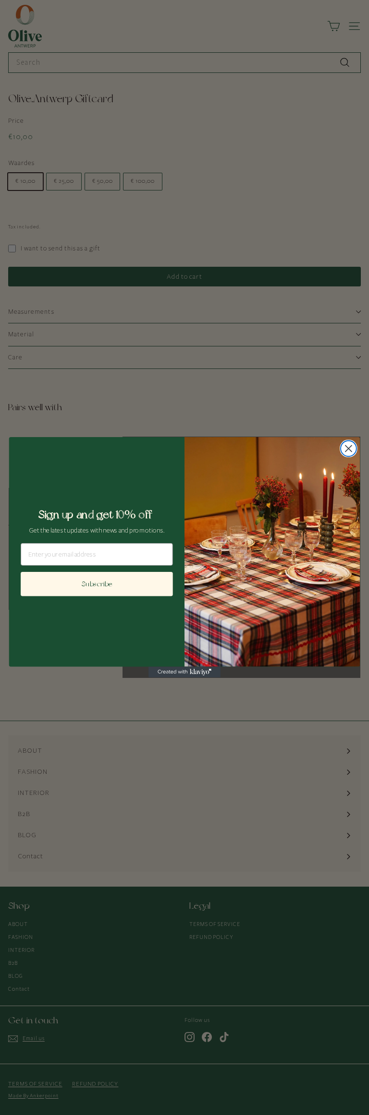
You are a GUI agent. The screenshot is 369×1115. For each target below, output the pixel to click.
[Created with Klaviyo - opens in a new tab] (184, 672)
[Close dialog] (349, 449)
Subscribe (96, 584)
